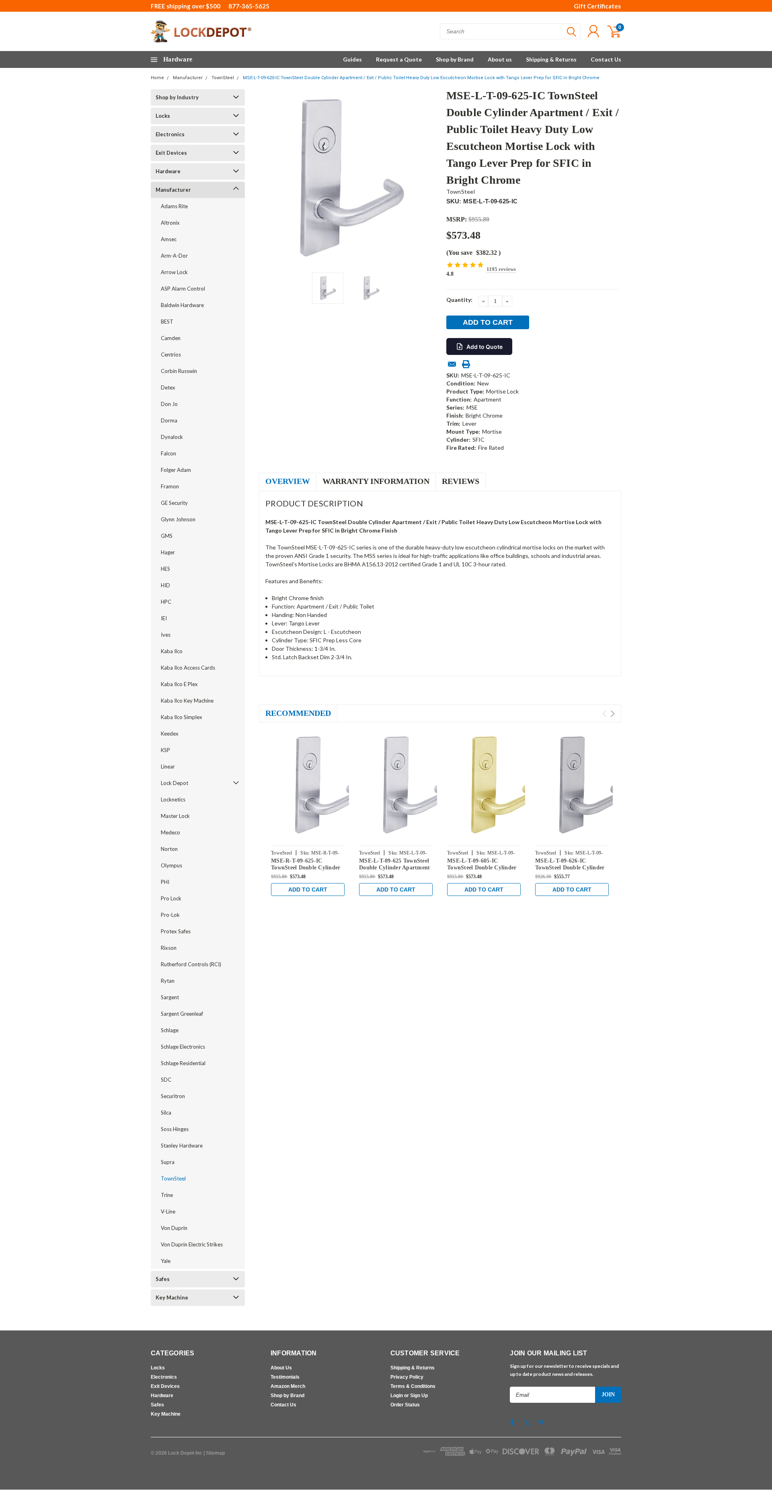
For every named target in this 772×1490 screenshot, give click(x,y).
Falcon (168, 453)
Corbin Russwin (179, 371)
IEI (164, 618)
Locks (163, 116)
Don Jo (169, 404)
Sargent (170, 997)
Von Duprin (174, 1228)
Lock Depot (174, 783)
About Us (281, 1368)
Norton (169, 849)
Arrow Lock (174, 272)
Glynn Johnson (178, 519)
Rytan (168, 981)
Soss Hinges (175, 1129)
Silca (166, 1112)
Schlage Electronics (183, 1046)
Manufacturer (188, 77)
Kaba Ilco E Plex (179, 684)
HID (165, 585)
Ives (165, 634)
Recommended (298, 713)
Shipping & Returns (551, 59)
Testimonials (285, 1377)
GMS (166, 536)
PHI (165, 882)
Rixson (169, 948)
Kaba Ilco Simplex (181, 717)
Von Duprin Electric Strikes (192, 1244)
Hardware (168, 171)
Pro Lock (171, 898)
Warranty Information (375, 481)
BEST (167, 321)
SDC (166, 1079)
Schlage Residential (183, 1063)
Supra (168, 1162)
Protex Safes (176, 931)
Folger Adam (176, 470)
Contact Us (606, 59)
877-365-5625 (248, 6)
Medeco (170, 832)
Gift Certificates (597, 6)
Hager (168, 552)
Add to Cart (307, 889)
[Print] (466, 364)
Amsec (169, 239)
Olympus (171, 865)
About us (500, 59)
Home (157, 77)
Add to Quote (484, 346)
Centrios (171, 354)
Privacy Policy (406, 1377)
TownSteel (222, 77)
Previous (269, 178)
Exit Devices (171, 153)
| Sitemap (214, 1453)
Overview (287, 481)
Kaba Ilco (172, 651)
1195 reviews (501, 269)
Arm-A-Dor (174, 255)
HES (165, 569)
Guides (352, 59)
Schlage (170, 1030)
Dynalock (172, 437)
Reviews (460, 481)
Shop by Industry (177, 97)
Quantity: (459, 299)
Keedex (170, 733)
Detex (168, 387)
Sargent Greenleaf (182, 1013)
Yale (165, 1261)
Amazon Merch (288, 1386)
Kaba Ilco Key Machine (187, 700)
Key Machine (172, 1297)
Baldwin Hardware (182, 305)
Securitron (173, 1096)
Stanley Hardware (182, 1145)
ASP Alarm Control (183, 288)
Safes (163, 1279)
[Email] (452, 364)
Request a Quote (399, 59)
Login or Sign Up (409, 1395)
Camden (171, 338)
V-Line (168, 1211)
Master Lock (175, 816)
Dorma (169, 420)
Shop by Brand (455, 59)
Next (430, 178)
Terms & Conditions (412, 1386)
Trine (167, 1195)
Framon (170, 486)
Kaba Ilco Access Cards (188, 667)
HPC (166, 601)
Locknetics (173, 799)
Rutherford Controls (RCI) (191, 964)
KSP (165, 750)
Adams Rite (174, 206)
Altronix (170, 222)
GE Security (174, 503)
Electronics (170, 134)
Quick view (326, 785)
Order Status (405, 1405)
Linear (168, 766)
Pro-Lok (170, 915)
